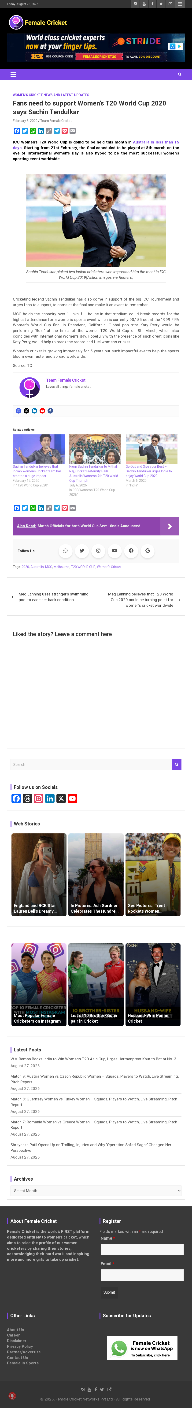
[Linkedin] (34, 411)
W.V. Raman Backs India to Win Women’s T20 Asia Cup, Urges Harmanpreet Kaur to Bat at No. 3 (93, 1059)
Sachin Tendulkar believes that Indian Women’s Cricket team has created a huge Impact (37, 471)
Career (13, 1335)
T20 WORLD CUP (83, 567)
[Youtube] (42, 411)
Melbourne (62, 567)
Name (108, 1238)
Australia (37, 567)
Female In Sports (23, 1363)
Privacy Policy (20, 1346)
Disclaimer (16, 1340)
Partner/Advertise (24, 1352)
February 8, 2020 (25, 121)
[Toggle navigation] (13, 74)
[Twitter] (26, 411)
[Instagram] (18, 411)
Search (176, 764)
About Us (15, 1329)
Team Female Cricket (56, 121)
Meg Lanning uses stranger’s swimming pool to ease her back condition (54, 597)
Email (107, 1263)
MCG (48, 567)
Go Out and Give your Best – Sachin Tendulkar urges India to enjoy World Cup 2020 (149, 471)
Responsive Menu (180, 4)
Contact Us (17, 1357)
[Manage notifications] (12, 1396)
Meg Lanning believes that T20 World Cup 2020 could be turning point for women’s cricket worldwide (140, 600)
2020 (25, 567)
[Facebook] (50, 411)
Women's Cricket (109, 567)
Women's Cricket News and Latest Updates (51, 95)
